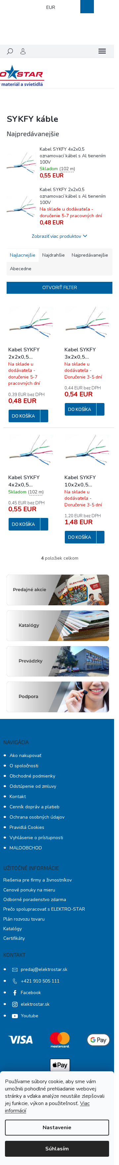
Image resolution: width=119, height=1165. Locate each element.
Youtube (29, 1016)
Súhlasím (57, 1148)
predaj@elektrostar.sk (44, 969)
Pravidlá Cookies (27, 827)
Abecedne (20, 269)
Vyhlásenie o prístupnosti (36, 838)
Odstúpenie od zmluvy (33, 786)
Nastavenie (57, 1127)
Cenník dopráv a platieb (35, 807)
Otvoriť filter (59, 287)
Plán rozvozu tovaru (24, 919)
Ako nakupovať (25, 755)
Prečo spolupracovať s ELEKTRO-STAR (44, 909)
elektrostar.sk (35, 1004)
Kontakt (18, 796)
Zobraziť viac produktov (56, 236)
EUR (51, 7)
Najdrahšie (53, 255)
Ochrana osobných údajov (37, 817)
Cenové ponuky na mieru (29, 890)
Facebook (31, 992)
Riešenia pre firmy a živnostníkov (37, 880)
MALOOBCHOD (26, 848)
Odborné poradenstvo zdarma (34, 899)
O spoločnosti (24, 766)
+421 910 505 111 (40, 981)
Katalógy (12, 929)
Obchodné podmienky (32, 776)
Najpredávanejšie (90, 255)
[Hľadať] (10, 51)
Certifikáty (14, 938)
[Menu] (102, 51)
